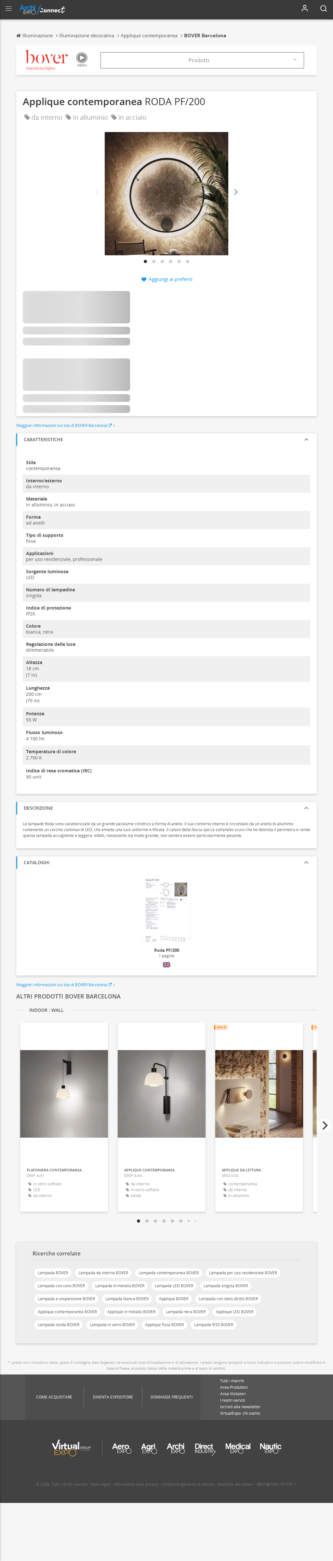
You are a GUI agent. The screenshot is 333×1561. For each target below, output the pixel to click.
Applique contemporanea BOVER (67, 1311)
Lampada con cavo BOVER (61, 1286)
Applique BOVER (173, 1298)
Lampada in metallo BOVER (119, 1286)
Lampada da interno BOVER (103, 1273)
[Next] (235, 192)
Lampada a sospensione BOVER (66, 1298)
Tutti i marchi (232, 1381)
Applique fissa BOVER (164, 1324)
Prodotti (199, 60)
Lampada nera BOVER (186, 1311)
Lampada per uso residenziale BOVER (243, 1273)
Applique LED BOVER (234, 1311)
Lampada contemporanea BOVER (169, 1273)
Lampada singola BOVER (226, 1286)
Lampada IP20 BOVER (213, 1324)
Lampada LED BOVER (174, 1286)
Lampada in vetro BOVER (112, 1324)
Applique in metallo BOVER (131, 1311)
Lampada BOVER (53, 1273)
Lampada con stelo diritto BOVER (228, 1298)
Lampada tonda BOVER (58, 1324)
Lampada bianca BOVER (127, 1298)
